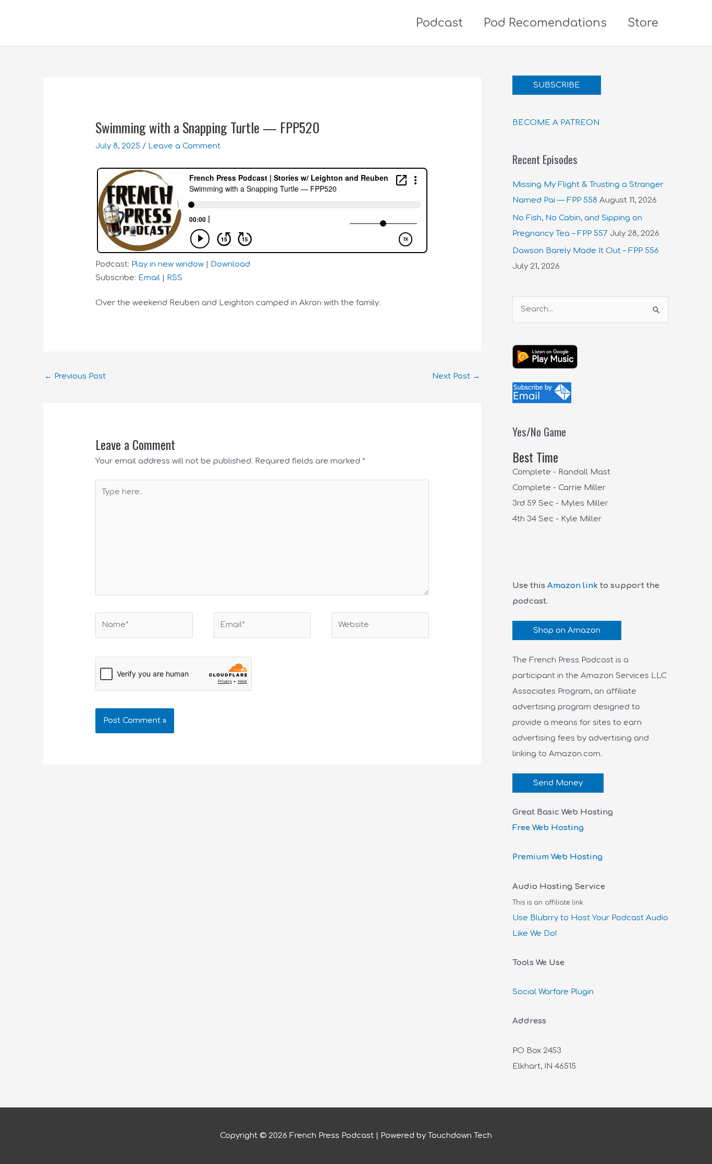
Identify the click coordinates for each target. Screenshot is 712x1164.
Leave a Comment (184, 146)
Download (230, 264)
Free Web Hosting (548, 827)
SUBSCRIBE (556, 85)
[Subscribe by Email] (541, 392)
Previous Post (75, 376)
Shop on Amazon (566, 630)
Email (149, 277)
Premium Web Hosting (557, 857)
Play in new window (167, 264)
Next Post (456, 376)
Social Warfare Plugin (553, 991)
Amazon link (572, 585)
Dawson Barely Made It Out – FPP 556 (585, 250)
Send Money (558, 783)
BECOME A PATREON (555, 122)
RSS (174, 277)
